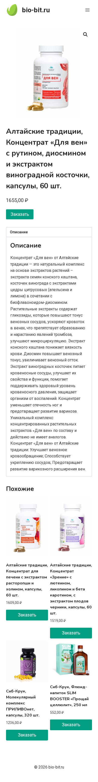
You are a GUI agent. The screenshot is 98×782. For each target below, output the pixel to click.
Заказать (20, 214)
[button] (85, 34)
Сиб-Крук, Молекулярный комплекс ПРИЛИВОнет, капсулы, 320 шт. (22, 703)
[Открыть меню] (87, 10)
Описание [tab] (19, 232)
